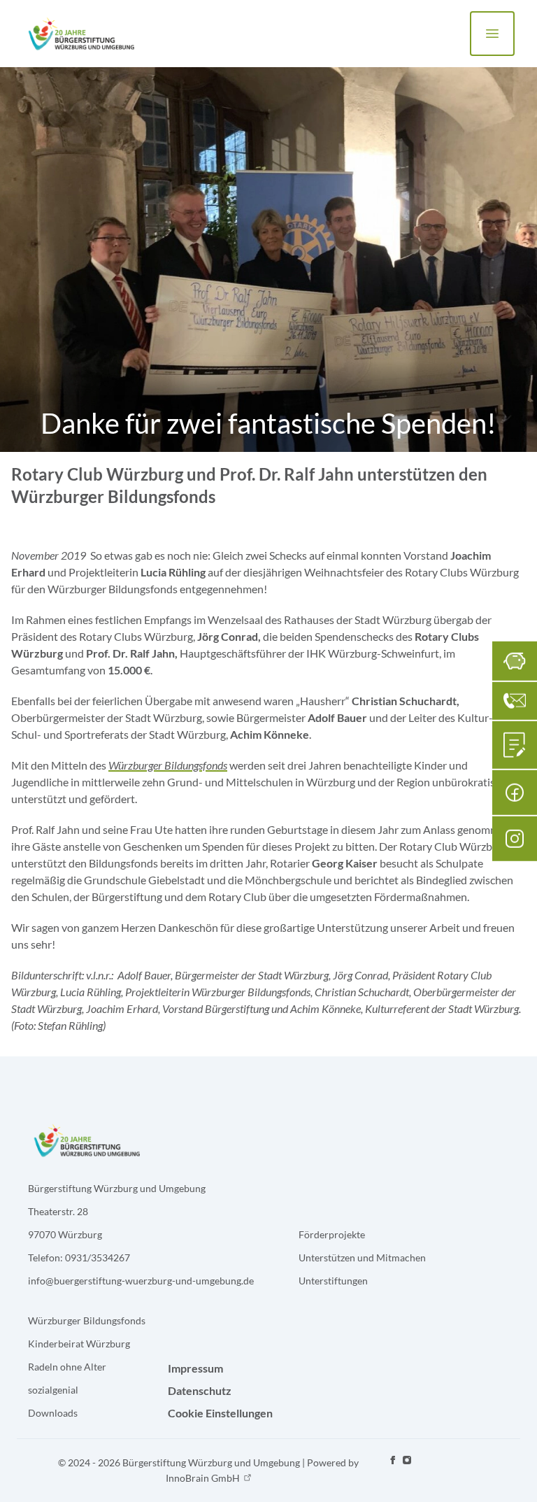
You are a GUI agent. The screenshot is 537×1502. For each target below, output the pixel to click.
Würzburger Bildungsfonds (86, 1320)
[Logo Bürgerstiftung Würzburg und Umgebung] (80, 33)
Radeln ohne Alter (67, 1367)
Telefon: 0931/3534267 (79, 1257)
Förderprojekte (332, 1234)
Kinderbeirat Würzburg (79, 1343)
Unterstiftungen (333, 1281)
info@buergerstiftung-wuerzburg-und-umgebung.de (141, 1281)
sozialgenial (53, 1390)
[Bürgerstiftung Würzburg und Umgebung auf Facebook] (393, 1470)
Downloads (53, 1413)
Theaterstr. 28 (58, 1211)
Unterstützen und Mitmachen (362, 1257)
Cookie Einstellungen (220, 1412)
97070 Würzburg (65, 1234)
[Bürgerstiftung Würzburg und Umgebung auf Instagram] (407, 1470)
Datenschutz (199, 1390)
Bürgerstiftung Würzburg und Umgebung (117, 1188)
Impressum (195, 1368)
